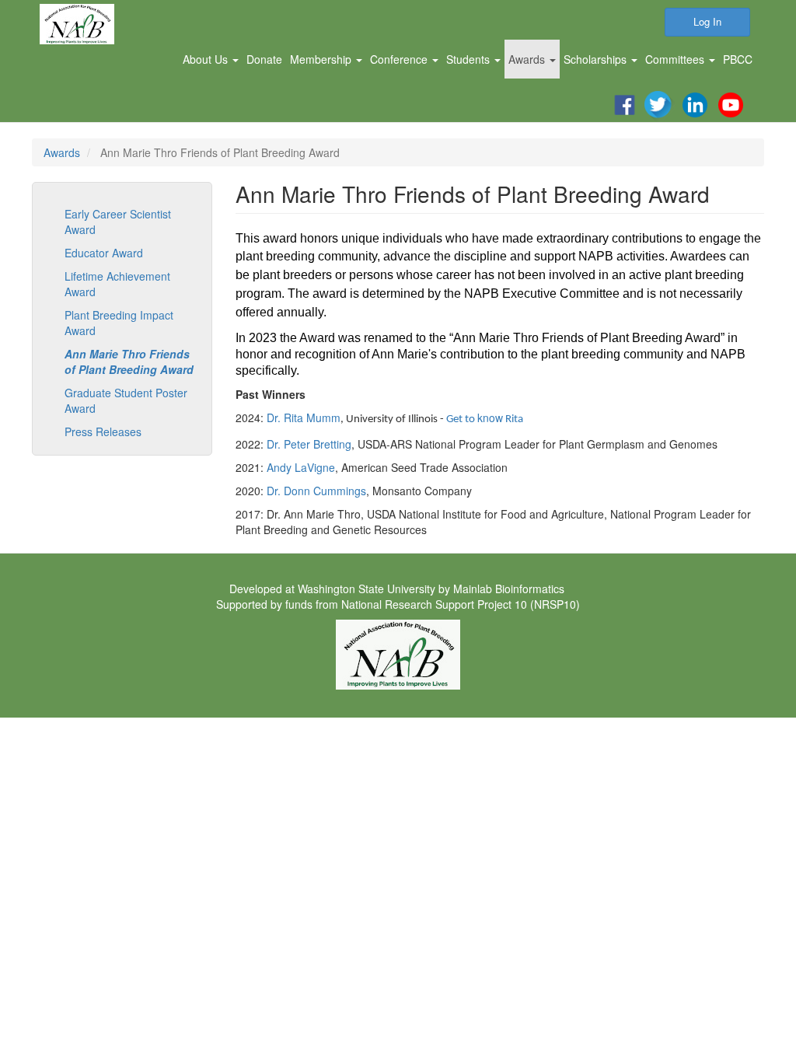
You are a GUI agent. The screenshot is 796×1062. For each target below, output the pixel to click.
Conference (400, 59)
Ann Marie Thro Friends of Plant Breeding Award (129, 361)
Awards (528, 59)
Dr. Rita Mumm (303, 417)
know (484, 417)
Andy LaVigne (301, 467)
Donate (264, 59)
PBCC (737, 59)
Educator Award (104, 252)
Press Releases (103, 431)
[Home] (83, 24)
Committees (676, 59)
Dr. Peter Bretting (309, 444)
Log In (707, 21)
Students (469, 59)
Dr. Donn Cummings (316, 490)
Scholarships (597, 59)
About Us (207, 59)
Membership (322, 59)
